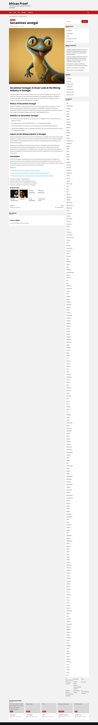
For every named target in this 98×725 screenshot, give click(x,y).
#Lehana (68, 406)
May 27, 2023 (19, 26)
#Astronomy (69, 183)
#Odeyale (69, 481)
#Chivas (68, 240)
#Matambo (69, 430)
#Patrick (68, 503)
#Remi (68, 543)
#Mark (68, 425)
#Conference (69, 248)
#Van (68, 616)
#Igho (68, 353)
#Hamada (69, 336)
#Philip (68, 511)
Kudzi (68, 36)
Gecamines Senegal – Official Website (19, 179)
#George (68, 320)
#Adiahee (69, 124)
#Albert (68, 146)
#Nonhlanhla (69, 476)
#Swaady (69, 570)
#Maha (68, 417)
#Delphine (69, 269)
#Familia (68, 296)
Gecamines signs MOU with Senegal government (22, 181)
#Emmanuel (69, 288)
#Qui (68, 532)
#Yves (68, 643)
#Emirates (69, 285)
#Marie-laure (69, 422)
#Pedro (68, 506)
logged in (18, 223)
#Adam (68, 119)
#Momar (68, 455)
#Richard (69, 546)
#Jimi (68, 371)
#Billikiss (69, 199)
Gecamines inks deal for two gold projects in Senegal (23, 183)
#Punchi (68, 527)
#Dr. (67, 283)
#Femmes (69, 302)
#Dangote (69, 261)
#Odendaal (69, 479)
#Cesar (68, 229)
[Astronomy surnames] (65, 708)
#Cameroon (69, 213)
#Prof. (68, 522)
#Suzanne (69, 567)
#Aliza (68, 159)
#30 (67, 103)
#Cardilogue (69, 218)
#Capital (68, 216)
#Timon (68, 592)
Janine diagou (70, 33)
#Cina (68, 242)
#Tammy (68, 573)
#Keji (68, 385)
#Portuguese (69, 516)
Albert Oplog (13, 26)
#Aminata (69, 167)
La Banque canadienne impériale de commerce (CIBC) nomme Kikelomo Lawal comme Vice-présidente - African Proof (77, 51)
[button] (88, 12)
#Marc (68, 420)
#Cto (68, 259)
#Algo (68, 154)
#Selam (68, 559)
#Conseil (69, 250)
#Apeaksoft (69, 173)
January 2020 (70, 89)
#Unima (68, 608)
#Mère (68, 436)
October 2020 (70, 84)
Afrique (68, 659)
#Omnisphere (70, 495)
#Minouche (69, 447)
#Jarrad (68, 363)
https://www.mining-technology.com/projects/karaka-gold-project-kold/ (30, 173)
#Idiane (68, 350)
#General (69, 318)
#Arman (68, 178)
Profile (68, 669)
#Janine (68, 361)
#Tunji (68, 602)
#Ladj (68, 398)
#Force (68, 310)
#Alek (68, 148)
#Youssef (69, 637)
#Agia (68, 135)
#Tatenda (69, 578)
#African (68, 132)
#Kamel (68, 382)
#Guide (68, 331)
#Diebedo (69, 277)
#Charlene (69, 232)
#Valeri (68, 613)
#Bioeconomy (70, 205)
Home (10, 12)
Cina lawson (69, 30)
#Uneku (68, 605)
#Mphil (68, 460)
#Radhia (68, 538)
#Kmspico (69, 387)
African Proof (18, 3)
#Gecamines (13, 20)
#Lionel (68, 409)
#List (68, 412)
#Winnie (68, 632)
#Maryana (69, 428)
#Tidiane (69, 589)
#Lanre (68, 401)
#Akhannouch (70, 140)
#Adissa (68, 127)
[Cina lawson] (16, 708)
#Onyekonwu (70, 498)
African (68, 656)
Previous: (15, 206)
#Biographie (69, 208)
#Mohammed (70, 452)
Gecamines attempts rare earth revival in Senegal (22, 184)
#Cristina (69, 256)
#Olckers (69, 487)
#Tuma (68, 600)
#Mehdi (68, 433)
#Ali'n (68, 157)
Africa (68, 651)
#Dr (67, 280)
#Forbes (68, 307)
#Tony (68, 597)
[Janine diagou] (32, 708)
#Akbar (68, 138)
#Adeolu (68, 122)
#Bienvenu (69, 197)
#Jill (67, 369)
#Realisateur (69, 541)
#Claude (68, 245)
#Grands (68, 326)
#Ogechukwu (70, 484)
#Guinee (68, 334)
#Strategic (69, 565)
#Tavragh (69, 581)
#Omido (68, 492)
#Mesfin (68, 438)
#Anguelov (69, 170)
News (14, 12)
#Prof (68, 519)
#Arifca (68, 175)
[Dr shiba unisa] (81, 708)
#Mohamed (69, 449)
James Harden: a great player (81, 65)
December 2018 (70, 94)
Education (23, 12)
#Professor (69, 524)
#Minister (69, 444)
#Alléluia (69, 162)
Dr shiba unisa (70, 41)
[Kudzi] (49, 708)
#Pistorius (69, 514)
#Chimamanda (70, 237)
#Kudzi (68, 393)
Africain (68, 653)
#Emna (68, 291)
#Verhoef (69, 618)
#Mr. (68, 463)
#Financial (69, 304)
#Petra (68, 508)
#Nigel (68, 473)
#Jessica (68, 366)
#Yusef (68, 640)
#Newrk (68, 471)
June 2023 (69, 78)
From (68, 664)
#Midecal (69, 441)
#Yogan (68, 635)
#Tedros (68, 583)
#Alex (68, 151)
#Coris (68, 253)
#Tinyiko (69, 594)
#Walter (68, 621)
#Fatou (68, 299)
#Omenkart (69, 489)
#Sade (68, 551)
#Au (67, 186)
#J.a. (68, 358)
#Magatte (69, 414)
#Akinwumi (69, 143)
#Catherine (69, 224)
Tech (19, 12)
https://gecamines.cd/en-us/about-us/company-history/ (25, 170)
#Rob (68, 549)
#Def (68, 267)
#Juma (68, 379)
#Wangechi (69, 624)
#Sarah (68, 557)
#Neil (68, 468)
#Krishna (69, 390)
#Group (68, 328)
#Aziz (68, 191)
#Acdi (68, 114)
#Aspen (68, 181)
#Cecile (68, 226)
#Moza (68, 457)
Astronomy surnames (71, 38)
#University (69, 610)
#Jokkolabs (69, 377)
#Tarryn (68, 575)
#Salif (68, 554)
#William (69, 629)
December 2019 (70, 92)
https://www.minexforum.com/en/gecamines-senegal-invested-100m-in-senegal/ (32, 175)
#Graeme (69, 323)
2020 (68, 648)
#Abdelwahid (70, 105)
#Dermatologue (70, 272)
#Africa (68, 130)
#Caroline (69, 221)
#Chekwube (69, 234)
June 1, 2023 (19, 716)
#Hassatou (69, 339)
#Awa (68, 189)
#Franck (68, 312)
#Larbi (68, 404)
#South (68, 562)
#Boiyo (68, 210)
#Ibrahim (69, 347)
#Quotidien (69, 535)
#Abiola (68, 108)
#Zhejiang (69, 645)
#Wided (68, 626)
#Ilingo (68, 355)
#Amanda (69, 165)
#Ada (68, 116)
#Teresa (68, 586)
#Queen (68, 530)
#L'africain (69, 396)
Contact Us (30, 12)
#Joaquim (69, 374)
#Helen (68, 344)
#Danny (68, 264)
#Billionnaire (69, 202)
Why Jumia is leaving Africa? (77, 70)
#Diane (68, 275)
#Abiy (68, 111)
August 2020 (69, 86)
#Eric (68, 293)
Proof (68, 672)
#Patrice (68, 500)
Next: (59, 206)
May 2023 (69, 81)
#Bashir (68, 194)
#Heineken (69, 342)
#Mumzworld (70, 465)
